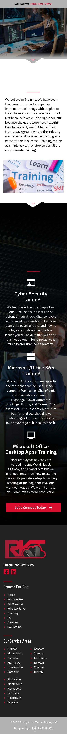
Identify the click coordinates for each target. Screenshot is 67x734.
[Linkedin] (14, 572)
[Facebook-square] (6, 572)
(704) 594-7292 (32, 4)
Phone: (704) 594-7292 (19, 565)
